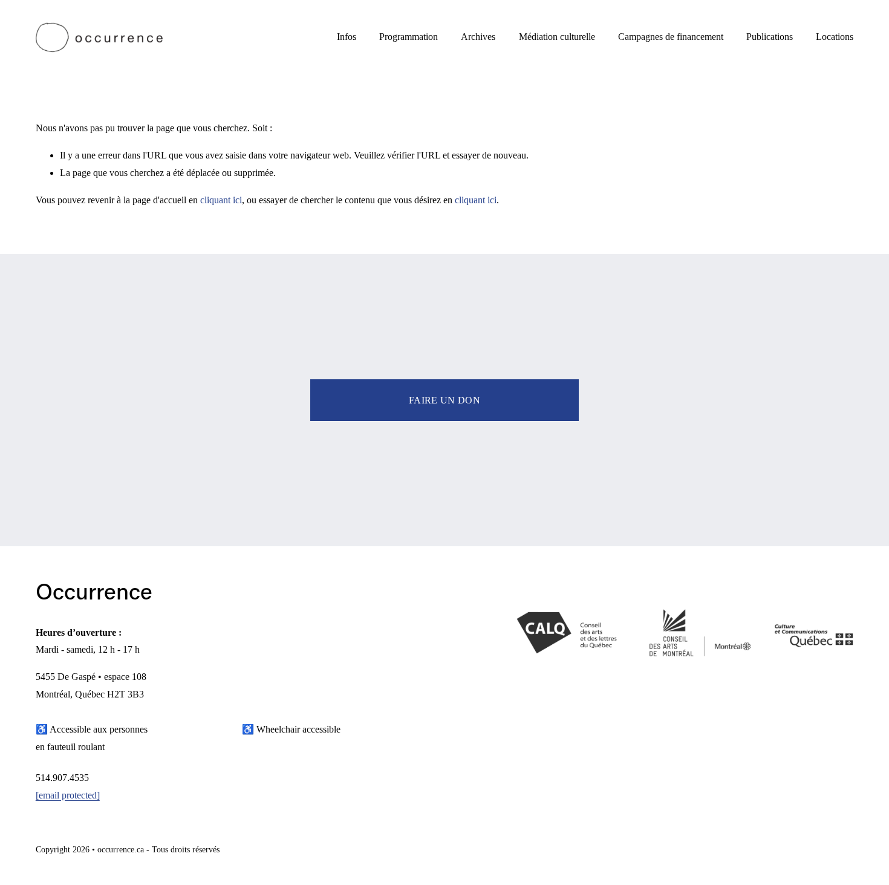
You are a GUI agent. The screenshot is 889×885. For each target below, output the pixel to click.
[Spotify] (843, 851)
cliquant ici (221, 200)
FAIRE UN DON (444, 400)
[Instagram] (795, 851)
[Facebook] (819, 851)
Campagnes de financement (670, 36)
